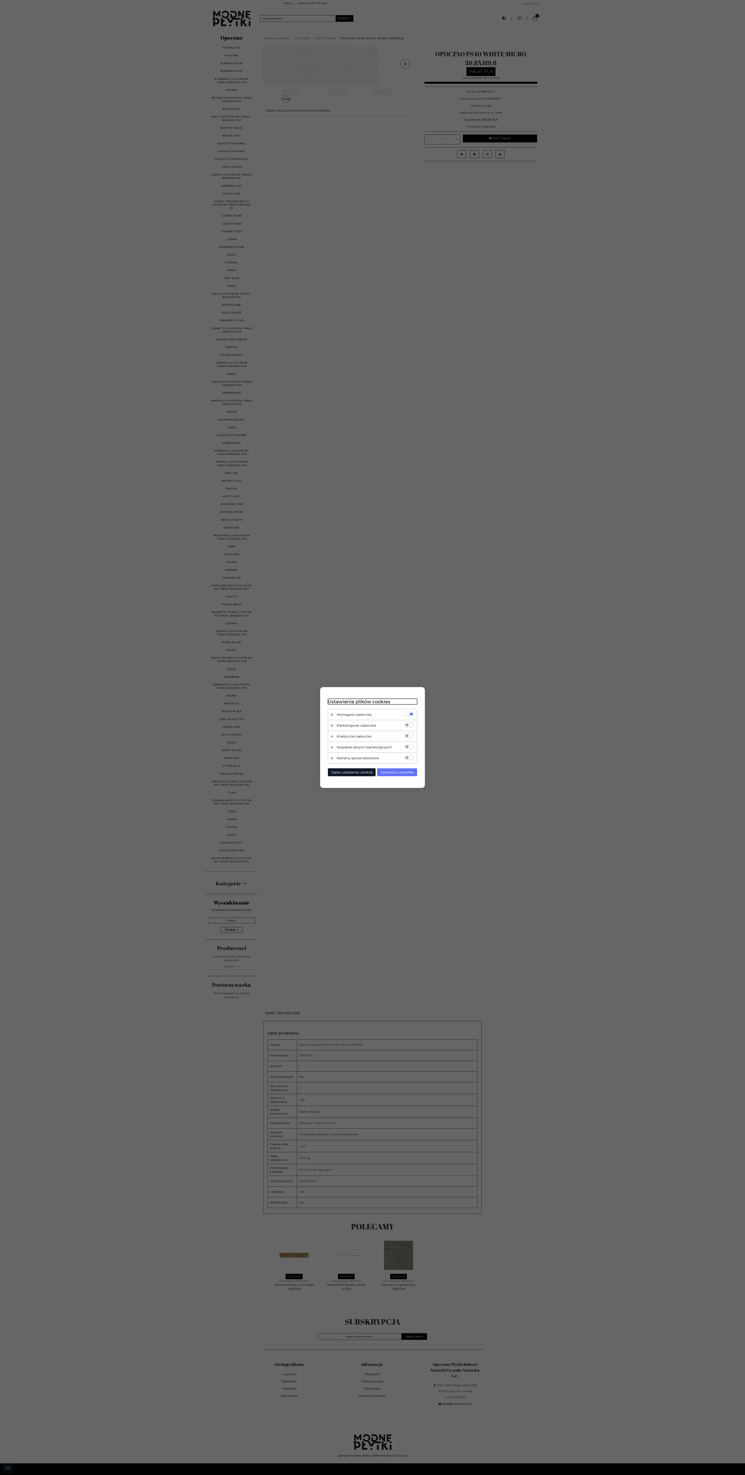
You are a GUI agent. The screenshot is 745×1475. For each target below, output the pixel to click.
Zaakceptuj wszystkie (397, 772)
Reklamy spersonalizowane (358, 758)
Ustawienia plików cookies (359, 701)
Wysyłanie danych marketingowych (364, 747)
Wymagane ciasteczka (354, 715)
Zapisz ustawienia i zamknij (351, 772)
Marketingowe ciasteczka (356, 725)
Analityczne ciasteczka (354, 736)
